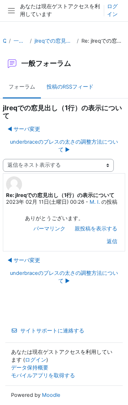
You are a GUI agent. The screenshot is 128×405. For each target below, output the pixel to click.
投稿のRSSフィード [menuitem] (70, 87)
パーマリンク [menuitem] (49, 228)
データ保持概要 (29, 367)
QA (4, 41)
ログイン (112, 10)
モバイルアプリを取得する (43, 375)
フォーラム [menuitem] (22, 87)
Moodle (51, 395)
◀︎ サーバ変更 (23, 129)
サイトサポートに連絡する (52, 330)
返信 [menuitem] (112, 241)
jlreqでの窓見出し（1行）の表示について (54, 41)
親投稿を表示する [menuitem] (96, 228)
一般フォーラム (20, 41)
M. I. (95, 202)
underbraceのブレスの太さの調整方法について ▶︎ (64, 146)
